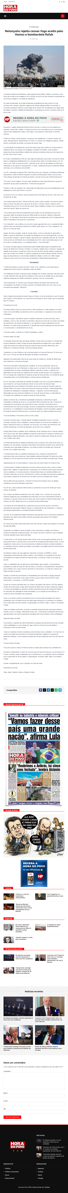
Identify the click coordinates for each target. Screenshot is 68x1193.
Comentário (7, 1071)
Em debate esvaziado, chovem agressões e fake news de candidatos (24, 957)
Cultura (8, 888)
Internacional (35, 27)
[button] (5, 16)
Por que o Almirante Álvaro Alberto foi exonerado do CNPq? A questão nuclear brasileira (23, 928)
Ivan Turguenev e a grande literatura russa (55, 895)
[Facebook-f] (59, 1)
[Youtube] (63, 1)
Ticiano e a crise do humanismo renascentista (22, 896)
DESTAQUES (40, 1135)
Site (5, 1109)
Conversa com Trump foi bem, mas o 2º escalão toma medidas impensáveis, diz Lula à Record (55, 958)
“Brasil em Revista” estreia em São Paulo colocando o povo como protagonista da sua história (24, 908)
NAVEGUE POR (8, 1164)
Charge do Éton (11, 810)
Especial (8, 918)
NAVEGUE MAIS (41, 1164)
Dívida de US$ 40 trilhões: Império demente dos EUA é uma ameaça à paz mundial (48, 1048)
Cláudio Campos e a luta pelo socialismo (24, 938)
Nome (6, 1093)
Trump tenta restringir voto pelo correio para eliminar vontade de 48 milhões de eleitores (23, 970)
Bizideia (47, 1187)
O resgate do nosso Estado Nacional (53, 925)
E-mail (6, 1101)
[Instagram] (61, 1)
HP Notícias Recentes (13, 949)
